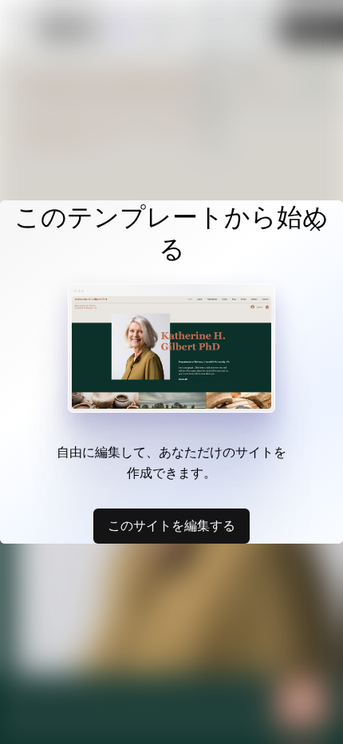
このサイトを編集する (171, 525)
